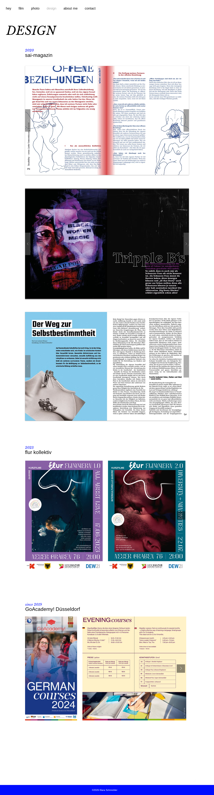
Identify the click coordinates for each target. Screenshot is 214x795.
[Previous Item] (33, 515)
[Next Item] (181, 515)
